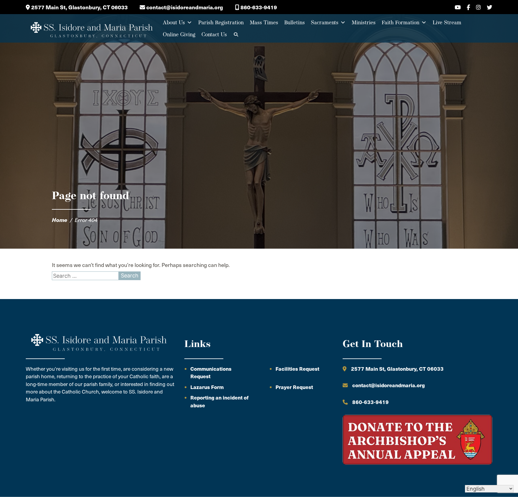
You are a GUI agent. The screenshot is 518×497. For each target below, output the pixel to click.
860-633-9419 (258, 7)
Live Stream (447, 22)
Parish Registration (221, 22)
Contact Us (214, 34)
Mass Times (264, 22)
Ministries (364, 22)
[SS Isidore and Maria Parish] (91, 28)
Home (59, 219)
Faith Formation (400, 22)
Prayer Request (294, 387)
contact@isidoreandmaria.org (184, 7)
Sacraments (324, 22)
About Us (174, 22)
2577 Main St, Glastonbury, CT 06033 (79, 7)
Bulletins (294, 22)
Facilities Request (297, 368)
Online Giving (179, 34)
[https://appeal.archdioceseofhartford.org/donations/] (417, 440)
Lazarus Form (207, 387)
